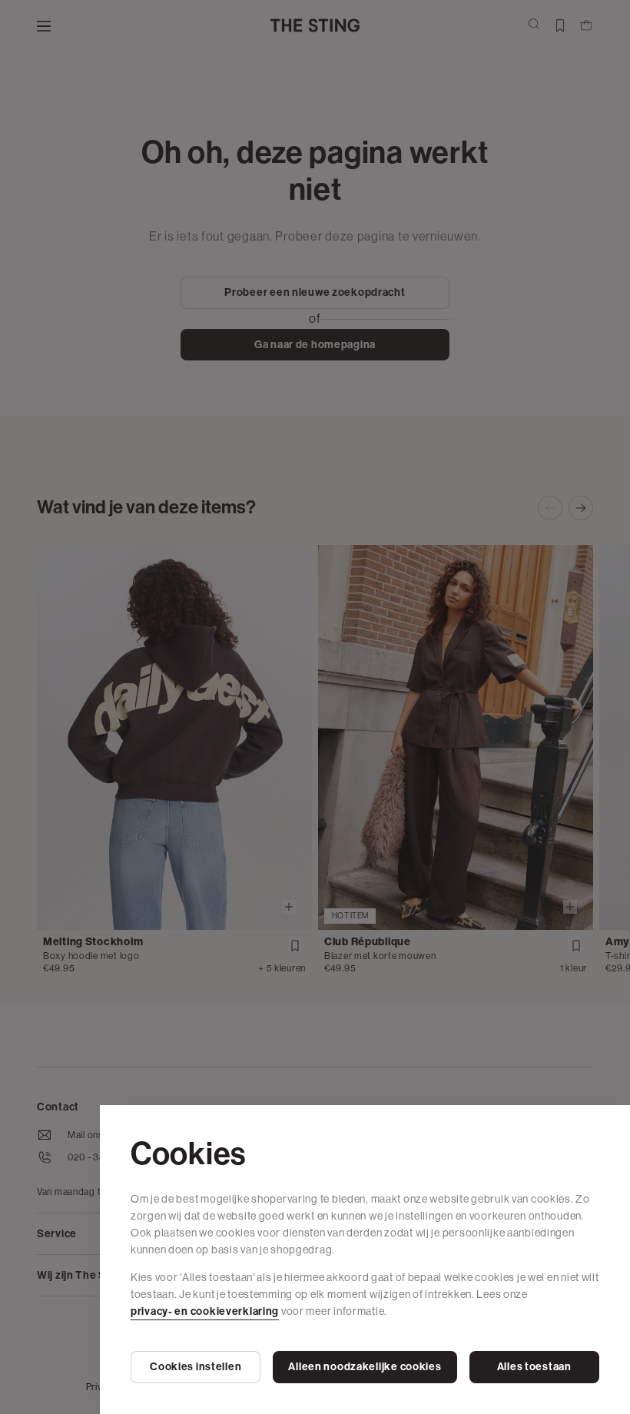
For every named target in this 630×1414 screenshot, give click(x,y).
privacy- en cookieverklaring (205, 1311)
